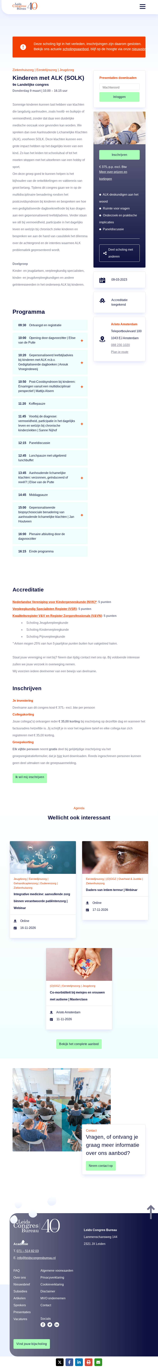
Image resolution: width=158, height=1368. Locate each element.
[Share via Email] (98, 1362)
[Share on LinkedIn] (79, 1362)
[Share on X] (60, 1362)
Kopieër (94, 688)
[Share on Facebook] (69, 1362)
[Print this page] (88, 1362)
